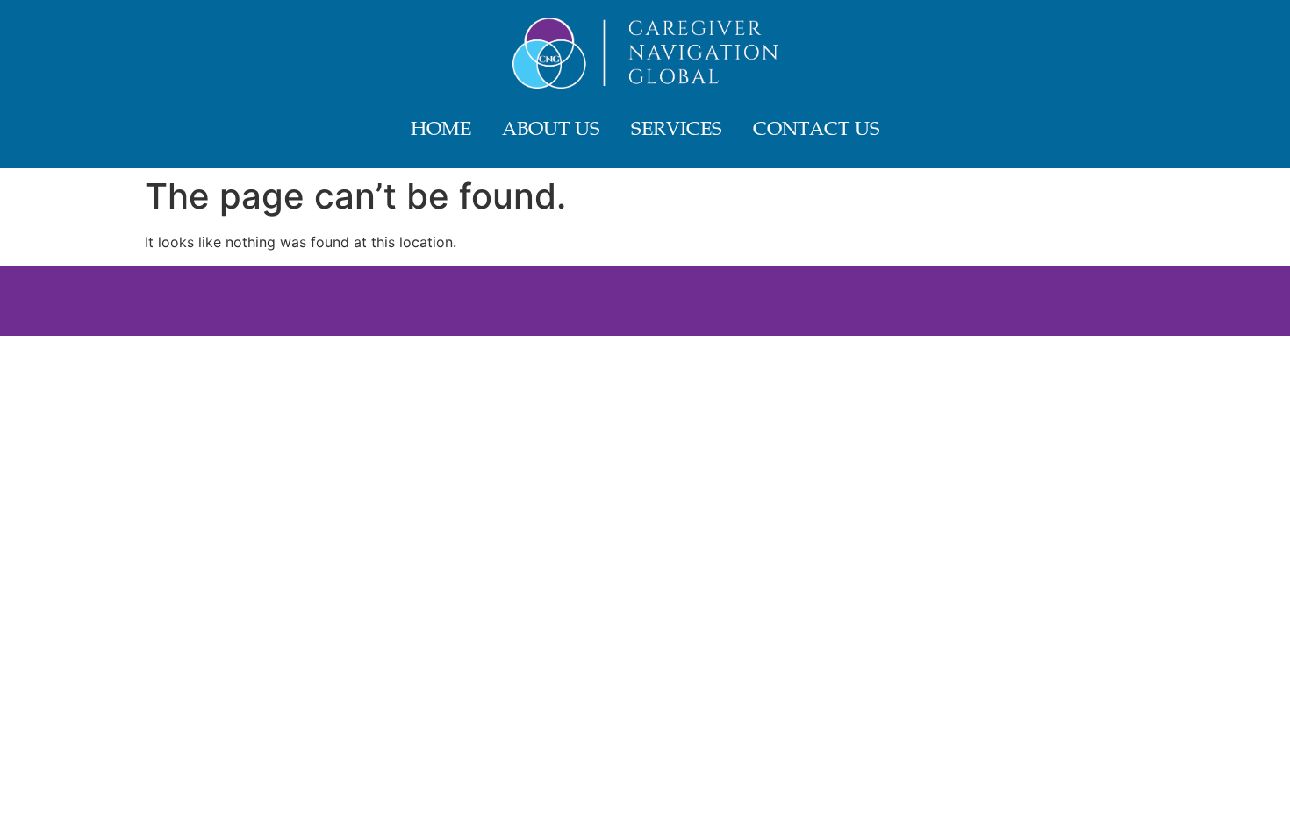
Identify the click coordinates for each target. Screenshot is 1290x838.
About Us (551, 130)
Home (441, 130)
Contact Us (816, 130)
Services (676, 130)
